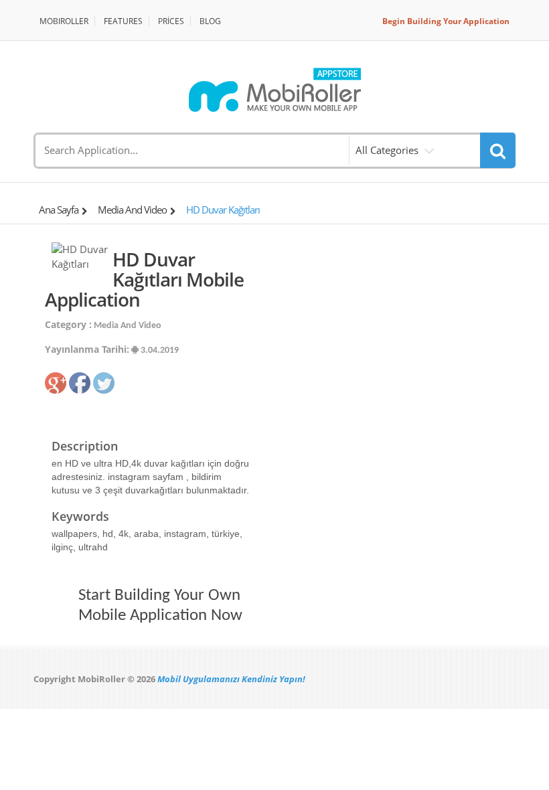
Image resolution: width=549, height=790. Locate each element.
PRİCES (171, 21)
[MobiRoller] (274, 90)
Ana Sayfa (58, 209)
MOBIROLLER (64, 21)
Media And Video (132, 209)
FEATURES (123, 21)
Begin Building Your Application (445, 21)
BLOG (210, 21)
